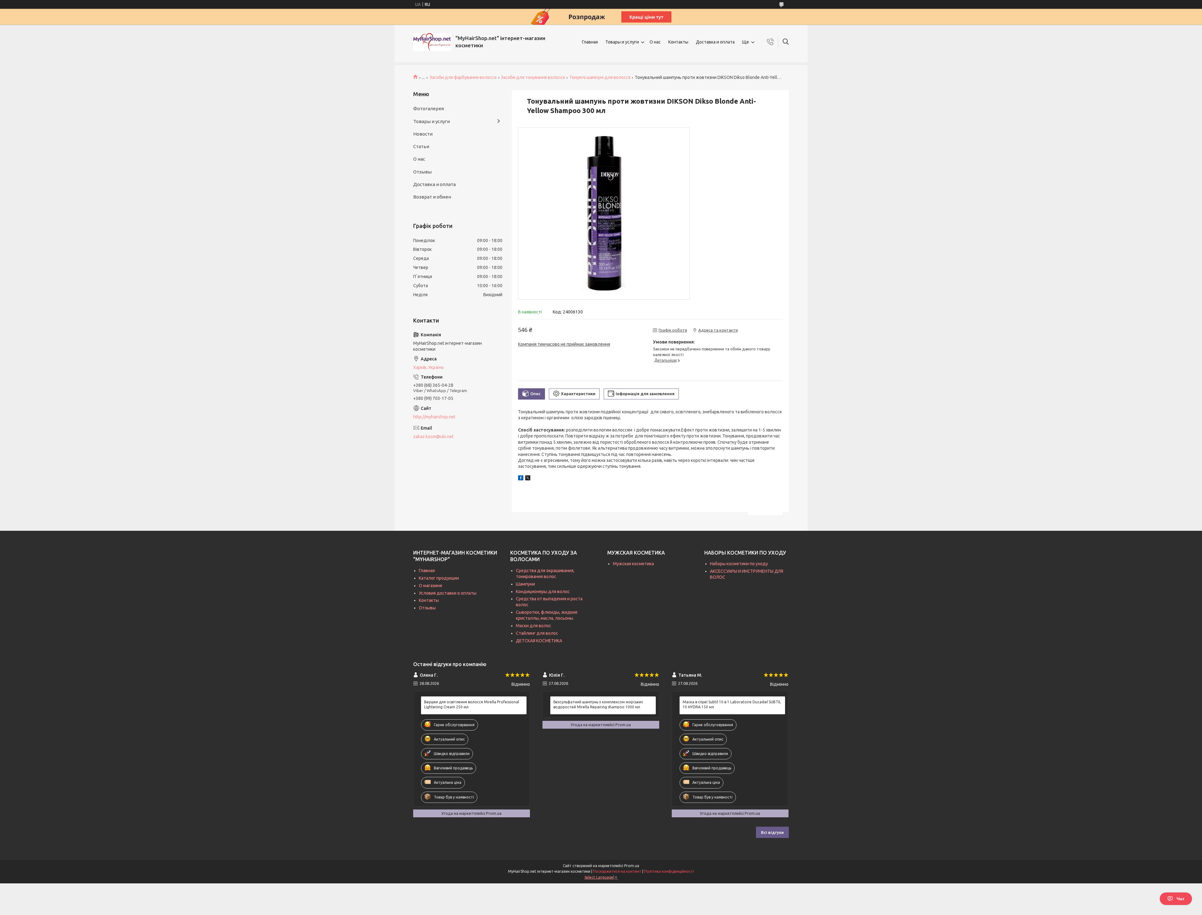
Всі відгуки (772, 832)
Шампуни (525, 584)
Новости (423, 134)
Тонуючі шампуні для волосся (599, 77)
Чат (1180, 898)
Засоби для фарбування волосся (462, 77)
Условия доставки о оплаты (447, 593)
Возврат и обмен (432, 196)
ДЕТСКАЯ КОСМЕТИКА (539, 640)
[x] (527, 478)
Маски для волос (533, 625)
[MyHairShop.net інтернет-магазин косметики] (432, 42)
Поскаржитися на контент (617, 871)
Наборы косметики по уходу (739, 563)
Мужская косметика (633, 563)
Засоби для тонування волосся (533, 77)
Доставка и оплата (715, 41)
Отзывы (422, 171)
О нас (655, 41)
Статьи (421, 146)
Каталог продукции (439, 578)
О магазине (430, 585)
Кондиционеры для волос (543, 591)
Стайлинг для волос (537, 633)
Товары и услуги (622, 41)
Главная (590, 41)
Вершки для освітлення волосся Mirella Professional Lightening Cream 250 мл (471, 704)
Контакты (678, 41)
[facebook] (520, 478)
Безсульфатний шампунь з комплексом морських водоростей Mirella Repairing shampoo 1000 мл (598, 704)
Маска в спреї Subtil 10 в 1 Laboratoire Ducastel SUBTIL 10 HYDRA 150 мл (732, 704)
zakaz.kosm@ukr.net (433, 436)
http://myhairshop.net (434, 416)
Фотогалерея (428, 108)
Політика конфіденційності (669, 871)
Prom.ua (631, 866)
